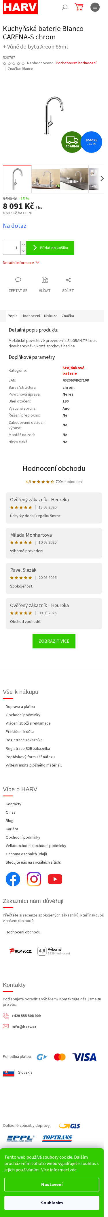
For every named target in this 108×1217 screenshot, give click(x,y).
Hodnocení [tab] (31, 316)
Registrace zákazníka (24, 740)
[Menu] (95, 7)
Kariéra (12, 829)
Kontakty (13, 804)
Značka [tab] (68, 316)
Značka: (20, 69)
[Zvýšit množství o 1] (23, 244)
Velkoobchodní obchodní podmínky (36, 846)
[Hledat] (65, 7)
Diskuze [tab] (51, 316)
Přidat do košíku (54, 248)
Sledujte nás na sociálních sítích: (33, 862)
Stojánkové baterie (73, 370)
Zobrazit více (54, 641)
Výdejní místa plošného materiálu (34, 765)
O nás (11, 812)
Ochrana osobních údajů (26, 854)
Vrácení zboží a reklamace (28, 723)
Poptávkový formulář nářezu (30, 757)
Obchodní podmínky (23, 715)
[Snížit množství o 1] (23, 251)
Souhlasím (52, 1203)
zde (73, 1170)
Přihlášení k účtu (20, 732)
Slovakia (25, 1072)
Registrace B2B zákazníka (28, 749)
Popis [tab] (13, 316)
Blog (10, 821)
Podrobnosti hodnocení (76, 63)
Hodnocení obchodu (54, 468)
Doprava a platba (20, 707)
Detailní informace (18, 263)
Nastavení (51, 1184)
